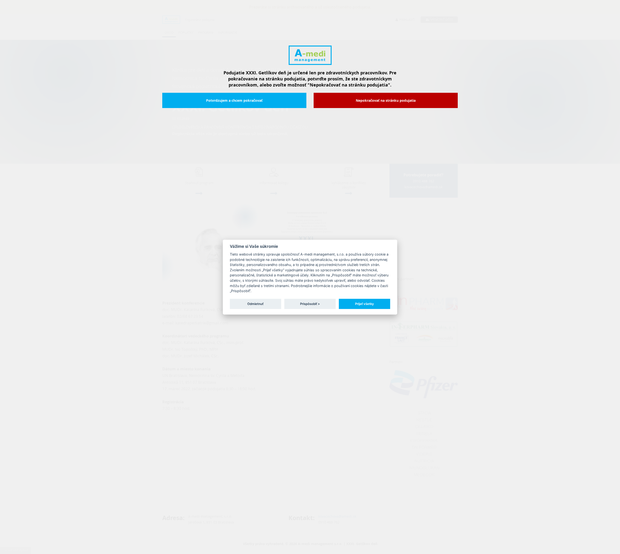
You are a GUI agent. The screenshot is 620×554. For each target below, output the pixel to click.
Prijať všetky (364, 304)
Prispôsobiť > (310, 304)
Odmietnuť (255, 304)
